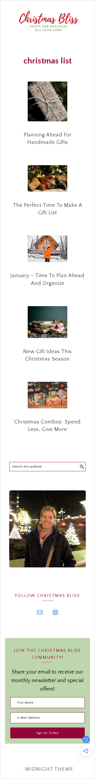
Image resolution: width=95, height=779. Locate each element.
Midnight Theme (49, 769)
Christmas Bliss (47, 32)
